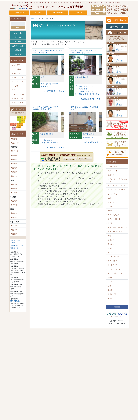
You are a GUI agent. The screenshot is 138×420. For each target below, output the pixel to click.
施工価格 (38, 12)
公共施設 (78, 94)
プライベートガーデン (84, 86)
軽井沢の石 (112, 294)
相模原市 (86, 77)
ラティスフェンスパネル (116, 185)
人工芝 (110, 223)
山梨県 (14, 201)
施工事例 (18, 41)
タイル (110, 252)
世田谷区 (49, 133)
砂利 (109, 286)
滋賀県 (14, 217)
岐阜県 (14, 188)
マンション (45, 86)
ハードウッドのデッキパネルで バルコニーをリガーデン (47, 108)
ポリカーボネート (114, 219)
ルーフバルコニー (82, 89)
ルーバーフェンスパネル (116, 189)
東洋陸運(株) (15, 301)
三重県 (14, 192)
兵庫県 (14, 213)
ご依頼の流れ (19, 12)
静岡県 (14, 184)
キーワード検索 (16, 19)
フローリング (112, 261)
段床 (13, 90)
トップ (33, 18)
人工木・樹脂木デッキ (92, 94)
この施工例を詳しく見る (53, 91)
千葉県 (14, 163)
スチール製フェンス (115, 273)
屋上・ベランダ (17, 81)
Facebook (117, 307)
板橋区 (91, 133)
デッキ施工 (16, 65)
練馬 (42, 77)
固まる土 (111, 244)
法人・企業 (18, 33)
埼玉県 (14, 159)
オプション (16, 73)
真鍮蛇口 (111, 210)
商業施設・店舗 (17, 98)
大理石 (110, 298)
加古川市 (15, 143)
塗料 (109, 198)
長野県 (14, 205)
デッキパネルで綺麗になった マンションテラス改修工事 (85, 51)
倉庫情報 (18, 50)
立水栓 (110, 206)
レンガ (110, 281)
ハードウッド (112, 166)
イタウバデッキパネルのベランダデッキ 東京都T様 (47, 51)
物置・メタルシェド (115, 231)
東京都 (14, 155)
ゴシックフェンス (114, 194)
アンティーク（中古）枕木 (117, 227)
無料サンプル (117, 26)
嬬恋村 (14, 139)
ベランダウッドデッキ (50, 83)
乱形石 (110, 277)
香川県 (14, 225)
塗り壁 (110, 248)
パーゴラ (15, 86)
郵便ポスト (112, 240)
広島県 (14, 234)
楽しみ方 (18, 54)
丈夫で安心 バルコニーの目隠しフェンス (85, 108)
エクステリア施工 (18, 102)
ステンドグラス (113, 215)
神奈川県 (15, 151)
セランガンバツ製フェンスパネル (117, 180)
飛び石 (110, 290)
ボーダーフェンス (90, 137)
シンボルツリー (113, 256)
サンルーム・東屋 (18, 94)
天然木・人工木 (17, 46)
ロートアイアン (113, 265)
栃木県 (14, 176)
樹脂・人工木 (112, 170)
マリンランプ (112, 202)
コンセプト (77, 12)
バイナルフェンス (114, 269)
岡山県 (14, 230)
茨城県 (14, 168)
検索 (17, 27)
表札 (109, 235)
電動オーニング (17, 77)
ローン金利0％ (58, 12)
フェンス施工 (16, 69)
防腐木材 (111, 175)
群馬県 (14, 172)
